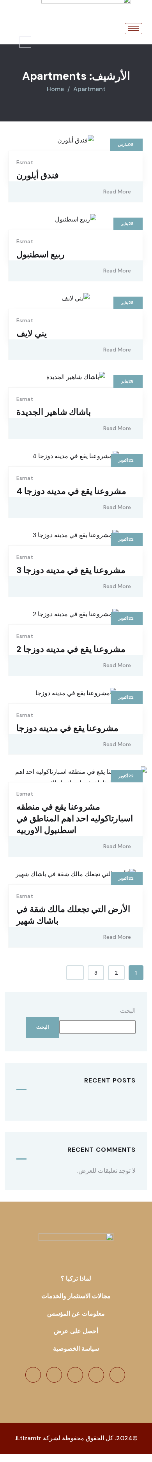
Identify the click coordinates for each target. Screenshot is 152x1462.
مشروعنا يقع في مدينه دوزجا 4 (71, 491)
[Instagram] (33, 1375)
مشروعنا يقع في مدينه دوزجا (67, 728)
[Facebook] (117, 1375)
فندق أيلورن (37, 175)
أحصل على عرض (76, 1331)
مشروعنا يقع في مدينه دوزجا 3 (70, 570)
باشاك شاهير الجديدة (53, 412)
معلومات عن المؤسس (76, 1313)
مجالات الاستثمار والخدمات (76, 1296)
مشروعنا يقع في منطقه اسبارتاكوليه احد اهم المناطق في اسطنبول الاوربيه (74, 818)
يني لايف (31, 333)
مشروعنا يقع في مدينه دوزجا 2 (70, 649)
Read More (117, 191)
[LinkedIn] (75, 1375)
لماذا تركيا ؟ (76, 1278)
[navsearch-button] (25, 42)
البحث (128, 1011)
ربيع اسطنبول (40, 254)
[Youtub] (54, 1375)
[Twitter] (96, 1375)
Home (55, 89)
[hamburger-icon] (133, 28)
